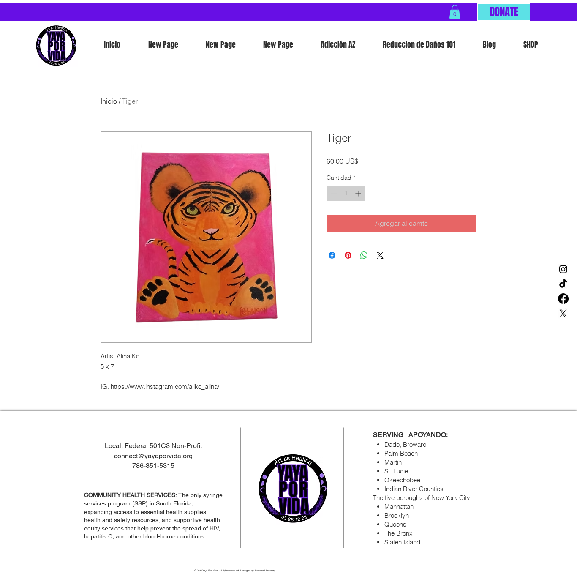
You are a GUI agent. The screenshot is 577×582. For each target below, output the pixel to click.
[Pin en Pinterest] (348, 255)
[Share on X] (380, 255)
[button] (454, 12)
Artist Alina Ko (120, 356)
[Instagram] (563, 269)
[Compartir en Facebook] (332, 255)
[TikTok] (563, 284)
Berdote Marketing (265, 570)
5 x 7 (107, 366)
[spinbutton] (346, 193)
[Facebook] (563, 298)
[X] (563, 313)
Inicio (109, 101)
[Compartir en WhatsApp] (364, 255)
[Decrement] (333, 193)
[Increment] (359, 193)
